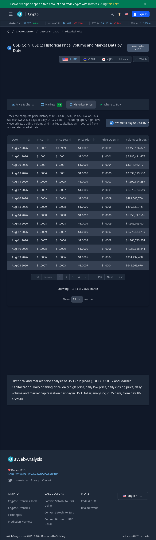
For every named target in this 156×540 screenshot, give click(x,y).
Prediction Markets (20, 521)
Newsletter (22, 480)
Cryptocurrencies (19, 508)
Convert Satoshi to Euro (59, 512)
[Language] (126, 14)
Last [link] (120, 277)
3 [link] (72, 277)
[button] (29, 139)
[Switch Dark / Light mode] (119, 14)
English (133, 495)
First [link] (36, 277)
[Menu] (10, 14)
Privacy (35, 480)
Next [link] (110, 277)
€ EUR (92, 59)
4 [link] (79, 277)
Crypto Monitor (25, 31)
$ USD (73, 59)
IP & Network (89, 508)
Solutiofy (60, 536)
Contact (46, 480)
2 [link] (66, 277)
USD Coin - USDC (49, 31)
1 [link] (60, 277)
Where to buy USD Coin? (130, 123)
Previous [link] (49, 277)
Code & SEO (88, 501)
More (122, 59)
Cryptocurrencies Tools (22, 501)
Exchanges (15, 515)
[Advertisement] (78, 81)
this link (112, 4)
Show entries (78, 299)
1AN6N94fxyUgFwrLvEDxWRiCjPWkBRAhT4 (33, 473)
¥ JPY (109, 59)
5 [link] (85, 277)
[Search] (112, 14)
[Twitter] (10, 480)
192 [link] (100, 277)
